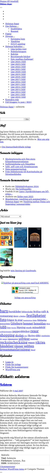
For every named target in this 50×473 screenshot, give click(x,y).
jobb (3, 327)
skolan (19, 335)
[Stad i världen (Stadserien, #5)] (20, 247)
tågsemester (13, 339)
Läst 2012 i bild (18, 92)
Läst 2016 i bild (18, 82)
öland (33, 350)
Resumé (14, 31)
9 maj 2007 (18, 390)
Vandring (15, 41)
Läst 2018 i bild (18, 77)
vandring (34, 339)
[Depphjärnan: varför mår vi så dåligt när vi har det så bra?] (6, 265)
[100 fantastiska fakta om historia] (6, 245)
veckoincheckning (13, 342)
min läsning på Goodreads (23, 270)
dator (15, 316)
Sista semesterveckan (15, 169)
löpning (21, 327)
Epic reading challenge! (22, 59)
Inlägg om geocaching (25, 297)
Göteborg (17, 323)
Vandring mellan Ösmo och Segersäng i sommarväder (27, 202)
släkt (38, 335)
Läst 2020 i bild (18, 71)
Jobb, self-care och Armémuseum (21, 166)
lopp (9, 327)
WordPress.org (12, 369)
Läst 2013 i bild (18, 89)
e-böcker (22, 316)
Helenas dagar (6, 4)
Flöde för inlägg (13, 364)
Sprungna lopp (18, 39)
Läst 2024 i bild (18, 61)
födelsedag (42, 320)
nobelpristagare (6, 332)
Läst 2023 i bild (18, 64)
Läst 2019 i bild (18, 74)
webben (29, 346)
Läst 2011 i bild (18, 94)
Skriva (31, 335)
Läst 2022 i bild (18, 66)
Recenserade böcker (20, 56)
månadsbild (38, 327)
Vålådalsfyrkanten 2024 (27, 186)
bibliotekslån (27, 312)
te (1, 339)
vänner (18, 346)
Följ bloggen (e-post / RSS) (18, 102)
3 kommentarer (7, 466)
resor (34, 331)
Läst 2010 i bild (18, 97)
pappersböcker (21, 331)
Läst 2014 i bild (18, 87)
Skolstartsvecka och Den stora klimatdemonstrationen (20, 160)
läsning (13, 328)
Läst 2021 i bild (18, 69)
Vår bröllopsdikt (23, 189)
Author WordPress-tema (12, 469)
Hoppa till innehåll (9, 1)
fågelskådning (27, 320)
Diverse (9, 36)
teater (4, 339)
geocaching (5, 323)
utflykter (24, 338)
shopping (7, 335)
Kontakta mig (12, 99)
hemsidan (40, 323)
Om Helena (10, 26)
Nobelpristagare (18, 51)
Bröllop (37, 311)
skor (25, 336)
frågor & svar (15, 320)
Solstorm (6, 384)
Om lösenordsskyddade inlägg (16, 147)
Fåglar (8, 34)
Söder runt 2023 (25, 196)
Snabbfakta (16, 28)
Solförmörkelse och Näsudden (20, 164)
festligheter (36, 315)
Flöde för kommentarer (16, 367)
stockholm (45, 336)
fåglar (35, 320)
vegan (31, 342)
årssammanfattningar (15, 349)
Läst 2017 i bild (18, 79)
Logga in (9, 362)
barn (4, 311)
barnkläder (15, 311)
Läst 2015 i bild (18, 84)
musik (29, 327)
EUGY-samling (18, 44)
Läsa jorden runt (19, 49)
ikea (48, 324)
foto (3, 320)
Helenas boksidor (13, 46)
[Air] (34, 247)
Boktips (14, 54)
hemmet (28, 323)
